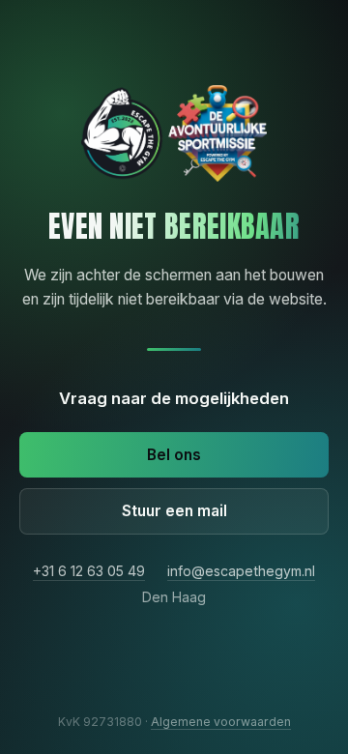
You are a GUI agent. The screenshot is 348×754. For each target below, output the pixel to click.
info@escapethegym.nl (241, 571)
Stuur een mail (174, 511)
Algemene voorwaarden (221, 721)
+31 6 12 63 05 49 (89, 571)
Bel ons (174, 455)
